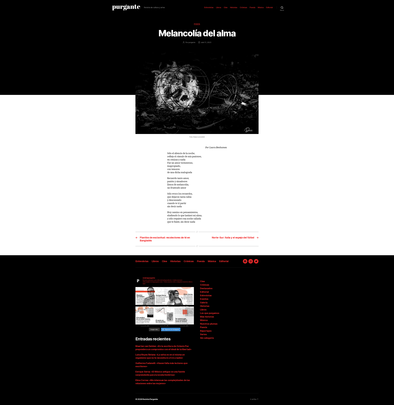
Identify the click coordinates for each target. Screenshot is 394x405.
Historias (233, 7)
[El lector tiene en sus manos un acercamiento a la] (145, 297)
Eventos (204, 299)
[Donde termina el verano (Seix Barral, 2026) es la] (184, 297)
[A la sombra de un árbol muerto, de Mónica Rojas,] (145, 316)
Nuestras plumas (209, 324)
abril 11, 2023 (206, 42)
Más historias (207, 316)
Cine (225, 7)
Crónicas (243, 7)
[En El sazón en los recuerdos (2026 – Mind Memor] (164, 316)
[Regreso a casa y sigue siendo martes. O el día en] (184, 316)
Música (260, 7)
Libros (218, 7)
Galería (203, 302)
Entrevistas (209, 7)
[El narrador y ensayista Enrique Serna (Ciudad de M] (164, 297)
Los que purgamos (209, 313)
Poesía (252, 7)
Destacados (206, 288)
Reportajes (205, 331)
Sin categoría (207, 338)
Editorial (269, 7)
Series (203, 334)
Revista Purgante (150, 399)
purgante (191, 42)
